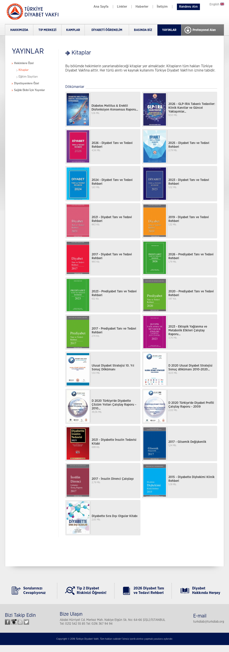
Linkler (122, 6)
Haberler (142, 6)
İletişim (162, 6)
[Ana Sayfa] (32, 19)
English (215, 4)
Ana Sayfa (100, 6)
